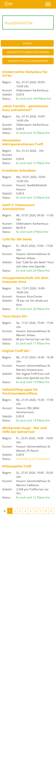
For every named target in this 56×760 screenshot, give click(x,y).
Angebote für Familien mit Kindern (28, 52)
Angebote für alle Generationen (28, 61)
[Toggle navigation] (47, 4)
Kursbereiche (18, 22)
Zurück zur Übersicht (29, 43)
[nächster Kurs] (4, 511)
